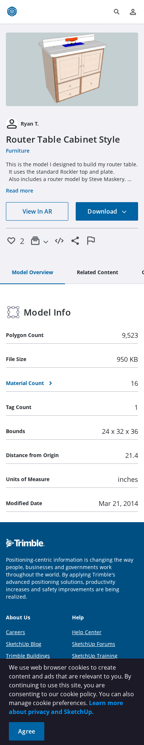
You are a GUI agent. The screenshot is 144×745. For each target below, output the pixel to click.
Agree (26, 731)
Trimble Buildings (28, 655)
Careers (15, 632)
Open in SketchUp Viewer (72, 69)
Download (103, 211)
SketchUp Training (94, 655)
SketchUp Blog (23, 643)
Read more (19, 190)
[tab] (32, 272)
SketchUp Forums (93, 643)
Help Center (87, 632)
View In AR (37, 211)
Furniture (18, 150)
